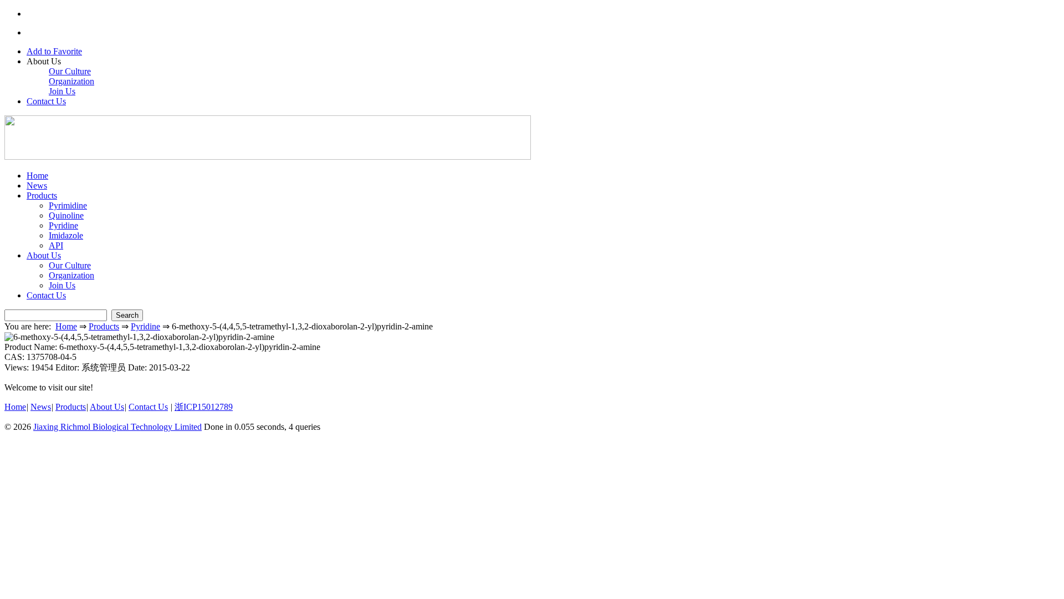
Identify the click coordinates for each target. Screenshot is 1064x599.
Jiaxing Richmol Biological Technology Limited (117, 427)
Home (37, 175)
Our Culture (70, 71)
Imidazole (66, 235)
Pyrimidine (68, 205)
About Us (44, 255)
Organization (71, 81)
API (56, 245)
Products (42, 195)
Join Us (62, 91)
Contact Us (46, 101)
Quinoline (66, 215)
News (37, 185)
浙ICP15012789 (204, 407)
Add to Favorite (54, 51)
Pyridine (63, 225)
